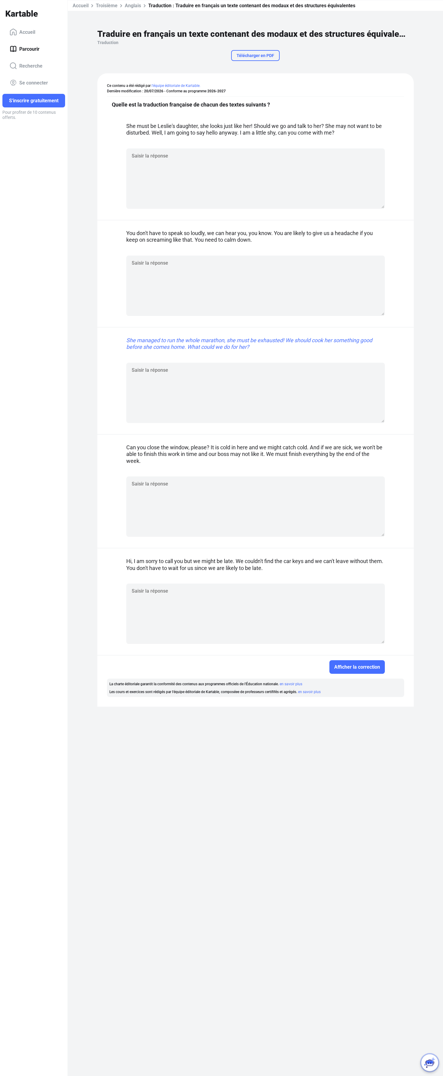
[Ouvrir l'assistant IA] (429, 1062)
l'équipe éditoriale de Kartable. (176, 86)
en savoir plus (291, 684)
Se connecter (33, 82)
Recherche (30, 65)
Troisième (107, 5)
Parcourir (29, 49)
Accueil (27, 32)
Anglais (133, 5)
